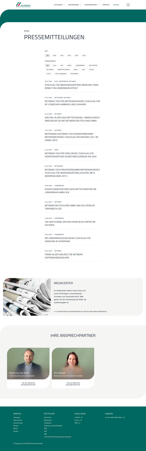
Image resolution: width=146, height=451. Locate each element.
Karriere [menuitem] (106, 5)
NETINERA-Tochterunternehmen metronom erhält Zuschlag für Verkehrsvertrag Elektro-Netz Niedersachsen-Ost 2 (72, 173)
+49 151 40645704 (28, 383)
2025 (61, 55)
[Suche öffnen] (128, 5)
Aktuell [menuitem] (116, 5)
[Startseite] (23, 4)
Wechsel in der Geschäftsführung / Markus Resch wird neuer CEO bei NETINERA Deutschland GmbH (72, 119)
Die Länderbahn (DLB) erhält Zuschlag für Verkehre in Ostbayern (68, 239)
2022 (84, 55)
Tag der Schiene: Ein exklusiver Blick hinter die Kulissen (70, 223)
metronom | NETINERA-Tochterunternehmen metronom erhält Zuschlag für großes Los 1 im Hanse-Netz (71, 137)
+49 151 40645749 (73, 383)
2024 (69, 55)
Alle (47, 55)
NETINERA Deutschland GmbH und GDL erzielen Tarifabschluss (70, 207)
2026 (54, 55)
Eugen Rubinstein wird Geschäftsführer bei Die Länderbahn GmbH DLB (70, 190)
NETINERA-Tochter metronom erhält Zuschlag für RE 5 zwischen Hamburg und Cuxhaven (72, 103)
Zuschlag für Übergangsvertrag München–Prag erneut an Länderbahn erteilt (72, 86)
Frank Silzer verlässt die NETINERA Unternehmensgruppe (64, 256)
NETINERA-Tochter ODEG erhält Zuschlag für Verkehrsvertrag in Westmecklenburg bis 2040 (70, 155)
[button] (80, 312)
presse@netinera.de (28, 385)
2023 (76, 55)
